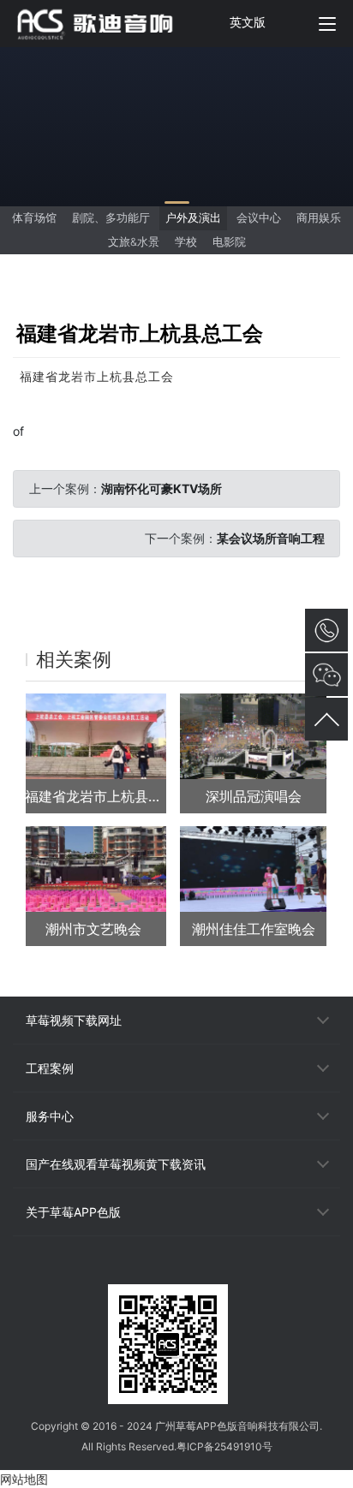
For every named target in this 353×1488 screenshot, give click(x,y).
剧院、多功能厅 (111, 217)
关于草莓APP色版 (73, 1212)
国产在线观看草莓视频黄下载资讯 (116, 1164)
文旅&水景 (133, 241)
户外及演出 (193, 217)
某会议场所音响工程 (271, 538)
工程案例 (50, 1068)
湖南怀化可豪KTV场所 (161, 488)
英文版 (248, 22)
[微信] (176, 1268)
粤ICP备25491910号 (224, 1446)
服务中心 (50, 1116)
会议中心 (258, 217)
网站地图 (24, 1479)
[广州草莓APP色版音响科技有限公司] (104, 23)
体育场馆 (34, 217)
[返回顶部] (326, 719)
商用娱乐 (318, 217)
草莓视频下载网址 (74, 1020)
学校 (186, 241)
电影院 (229, 241)
